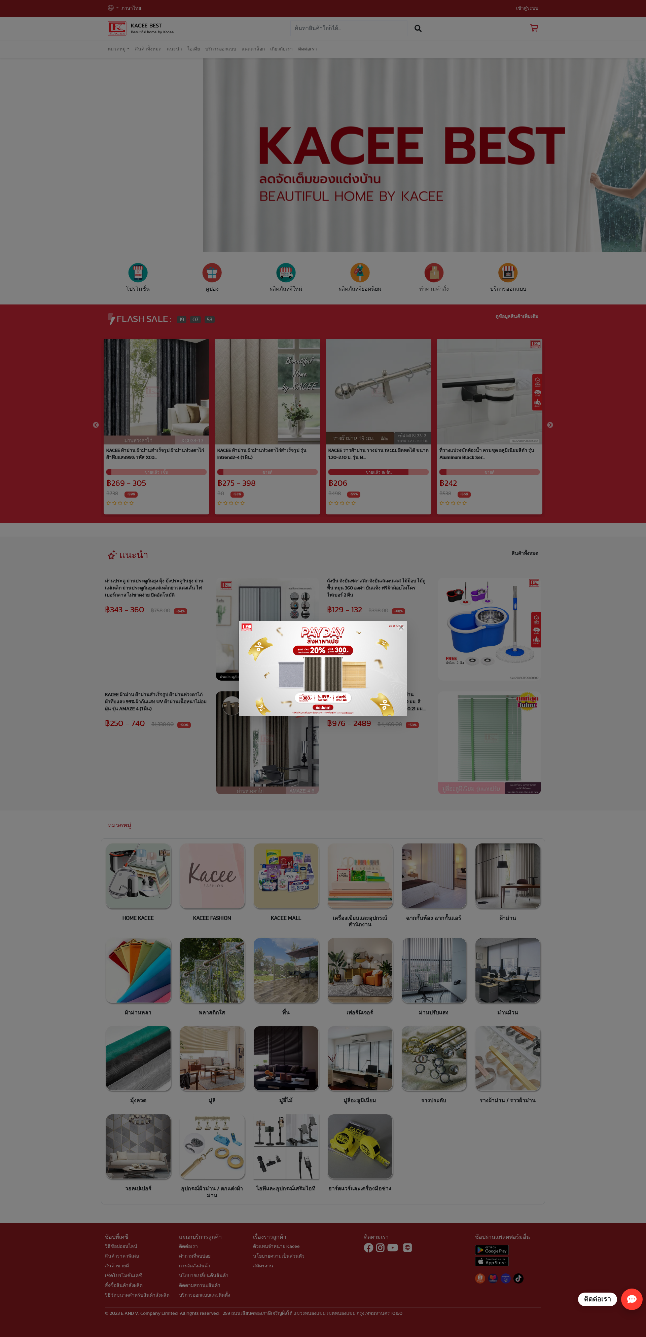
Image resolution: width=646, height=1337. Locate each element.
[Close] (400, 627)
